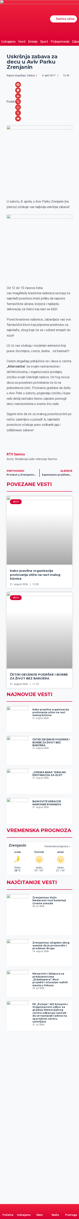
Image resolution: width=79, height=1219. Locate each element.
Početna (7, 1214)
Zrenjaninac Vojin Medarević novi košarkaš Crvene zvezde (49, 900)
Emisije (33, 42)
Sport (44, 42)
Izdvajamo (8, 42)
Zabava (31, 75)
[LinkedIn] (18, 96)
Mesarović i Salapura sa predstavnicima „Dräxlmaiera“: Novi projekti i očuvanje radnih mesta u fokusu (50, 979)
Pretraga (71, 1214)
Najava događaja (16, 75)
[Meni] (39, 1208)
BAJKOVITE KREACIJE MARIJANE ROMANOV (46, 803)
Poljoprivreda (60, 42)
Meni (39, 1214)
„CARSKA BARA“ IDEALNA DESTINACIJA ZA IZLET (49, 774)
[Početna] (8, 1208)
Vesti (22, 42)
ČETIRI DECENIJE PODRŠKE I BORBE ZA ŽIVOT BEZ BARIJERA (39, 676)
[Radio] (55, 1208)
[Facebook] (18, 84)
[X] (18, 113)
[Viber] (18, 101)
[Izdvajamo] (24, 1208)
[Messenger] (18, 90)
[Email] (18, 118)
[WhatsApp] (18, 107)
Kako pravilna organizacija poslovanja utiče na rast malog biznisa (35, 574)
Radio (55, 1214)
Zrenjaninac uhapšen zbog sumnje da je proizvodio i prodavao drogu (50, 945)
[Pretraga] (71, 1208)
